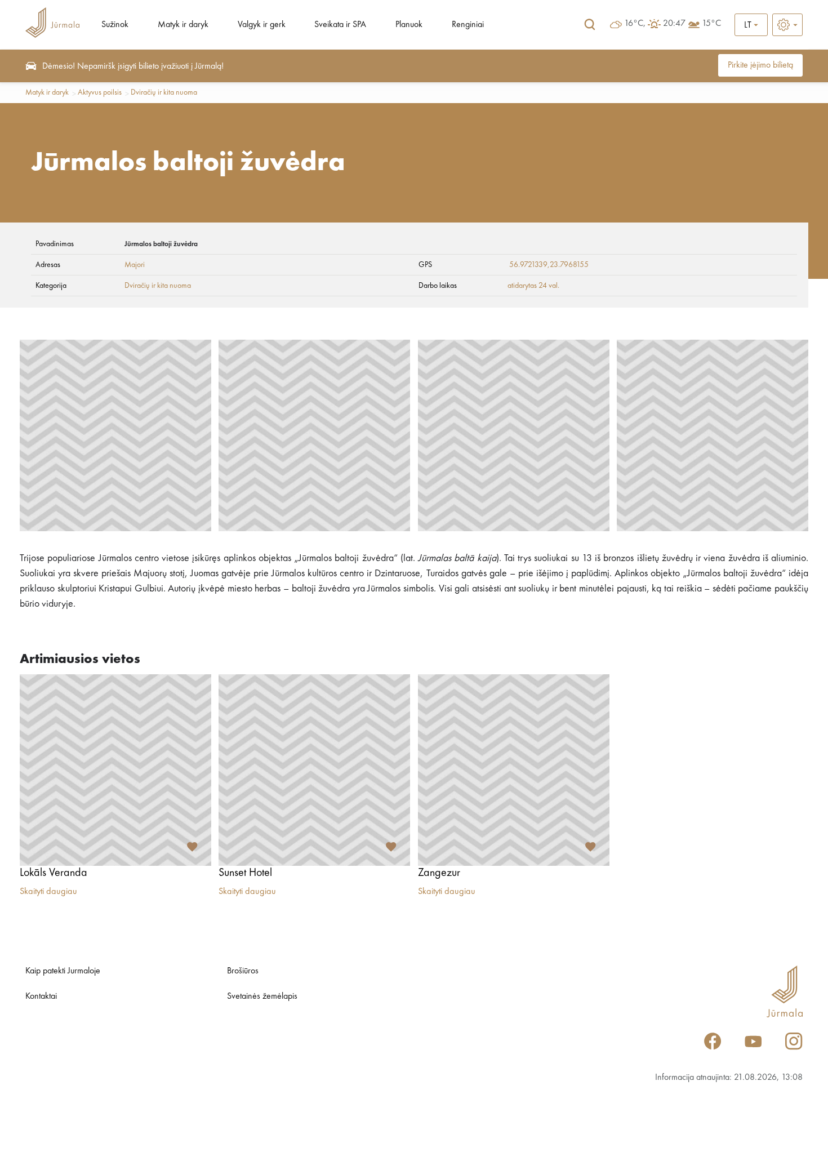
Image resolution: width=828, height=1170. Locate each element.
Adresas (47, 265)
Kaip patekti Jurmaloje (62, 971)
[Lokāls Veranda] (115, 770)
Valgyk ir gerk (262, 24)
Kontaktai (41, 996)
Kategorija (50, 286)
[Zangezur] (513, 770)
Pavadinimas (54, 244)
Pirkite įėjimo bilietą (760, 65)
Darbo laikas (438, 286)
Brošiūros (243, 971)
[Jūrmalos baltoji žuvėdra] (115, 435)
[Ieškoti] (590, 25)
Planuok (408, 24)
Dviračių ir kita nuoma (164, 92)
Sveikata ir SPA (340, 24)
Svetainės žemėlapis (262, 996)
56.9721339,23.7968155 (549, 265)
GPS (425, 265)
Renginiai (468, 24)
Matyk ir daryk (183, 24)
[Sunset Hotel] (314, 770)
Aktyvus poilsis (100, 92)
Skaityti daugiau (48, 891)
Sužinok (114, 24)
